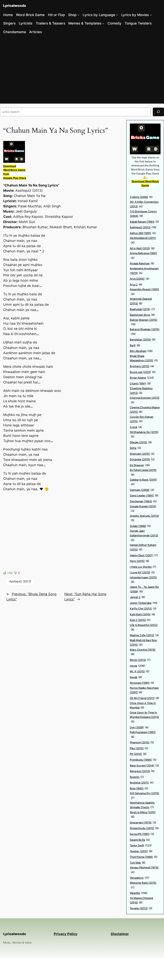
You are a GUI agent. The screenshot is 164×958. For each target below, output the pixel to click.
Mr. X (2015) (139, 671)
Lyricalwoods (14, 6)
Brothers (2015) (142, 366)
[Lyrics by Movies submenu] (151, 15)
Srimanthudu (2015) (144, 828)
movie (137, 665)
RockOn (137, 777)
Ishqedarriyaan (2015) (143, 580)
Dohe (135, 447)
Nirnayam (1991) (142, 682)
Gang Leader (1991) (144, 495)
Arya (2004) (139, 278)
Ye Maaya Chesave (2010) (141, 900)
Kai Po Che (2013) (143, 608)
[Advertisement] (82, 70)
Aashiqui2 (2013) (20, 581)
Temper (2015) (141, 851)
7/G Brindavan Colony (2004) (143, 214)
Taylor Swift (141, 845)
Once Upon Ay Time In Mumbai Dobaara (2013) (144, 717)
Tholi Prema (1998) (143, 856)
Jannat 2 (137, 597)
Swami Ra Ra (140, 839)
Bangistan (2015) (142, 339)
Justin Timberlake (143, 602)
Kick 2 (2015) (140, 620)
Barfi (135, 345)
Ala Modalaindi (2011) (143, 240)
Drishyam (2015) (142, 453)
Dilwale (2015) (141, 442)
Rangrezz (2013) (142, 771)
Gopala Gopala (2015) (143, 509)
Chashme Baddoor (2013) (141, 390)
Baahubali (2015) (142, 309)
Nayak (136, 677)
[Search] (158, 112)
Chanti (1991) (140, 383)
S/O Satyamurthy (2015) (144, 795)
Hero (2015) (139, 561)
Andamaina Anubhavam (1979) (144, 271)
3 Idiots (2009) (141, 197)
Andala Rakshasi (142, 263)
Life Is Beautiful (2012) (144, 627)
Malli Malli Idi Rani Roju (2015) (143, 642)
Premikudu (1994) (143, 759)
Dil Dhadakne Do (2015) (144, 434)
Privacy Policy (65, 934)
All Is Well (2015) (142, 248)
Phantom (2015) (142, 742)
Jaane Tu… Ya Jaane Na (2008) (144, 589)
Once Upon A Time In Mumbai (143, 705)
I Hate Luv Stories (143, 566)
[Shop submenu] (78, 15)
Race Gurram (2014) (144, 765)
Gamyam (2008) (142, 489)
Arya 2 (136, 284)
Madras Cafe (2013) (144, 635)
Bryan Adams (142, 377)
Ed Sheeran (140, 465)
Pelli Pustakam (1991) (143, 734)
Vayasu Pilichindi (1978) (144, 870)
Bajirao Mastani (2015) (143, 322)
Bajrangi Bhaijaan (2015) (144, 331)
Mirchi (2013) (140, 659)
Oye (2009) (139, 727)
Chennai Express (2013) (144, 400)
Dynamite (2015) (142, 459)
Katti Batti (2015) (142, 614)
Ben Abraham (141, 351)
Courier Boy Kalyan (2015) (141, 419)
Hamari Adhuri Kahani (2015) (143, 547)
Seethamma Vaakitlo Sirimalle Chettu (142, 805)
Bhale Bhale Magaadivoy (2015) (144, 358)
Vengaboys (139, 877)
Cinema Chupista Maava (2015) (145, 410)
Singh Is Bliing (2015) (143, 814)
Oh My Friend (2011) (144, 698)
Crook (136, 427)
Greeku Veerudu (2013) (144, 518)
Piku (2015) (139, 748)
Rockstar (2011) (142, 782)
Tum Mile (137, 862)
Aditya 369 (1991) (143, 233)
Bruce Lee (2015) (143, 372)
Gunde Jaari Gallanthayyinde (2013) (144, 535)
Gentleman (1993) (143, 501)
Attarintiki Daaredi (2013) (141, 301)
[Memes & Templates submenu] (103, 23)
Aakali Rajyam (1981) (144, 221)
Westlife (138, 893)
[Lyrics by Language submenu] (117, 15)
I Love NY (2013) (142, 572)
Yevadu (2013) (141, 908)
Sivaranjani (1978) (143, 822)
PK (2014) (138, 753)
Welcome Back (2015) (143, 885)
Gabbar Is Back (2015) (143, 482)
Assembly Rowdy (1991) (144, 292)
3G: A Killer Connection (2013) (144, 204)
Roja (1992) (139, 788)
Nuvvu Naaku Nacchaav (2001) (144, 690)
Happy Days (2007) (144, 555)
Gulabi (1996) (140, 526)
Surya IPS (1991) (142, 834)
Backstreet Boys (142, 314)
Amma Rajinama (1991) (143, 255)
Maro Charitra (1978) (142, 652)
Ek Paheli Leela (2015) (143, 472)
